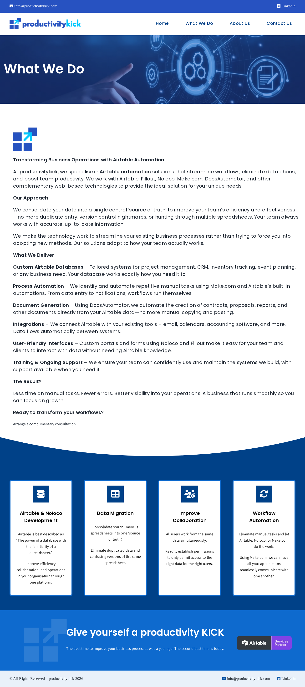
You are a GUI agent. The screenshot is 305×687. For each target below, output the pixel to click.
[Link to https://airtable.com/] (41, 494)
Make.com (190, 178)
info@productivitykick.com (35, 6)
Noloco (166, 178)
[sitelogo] (45, 19)
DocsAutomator (224, 178)
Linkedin (287, 6)
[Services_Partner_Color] (264, 638)
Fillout (148, 178)
